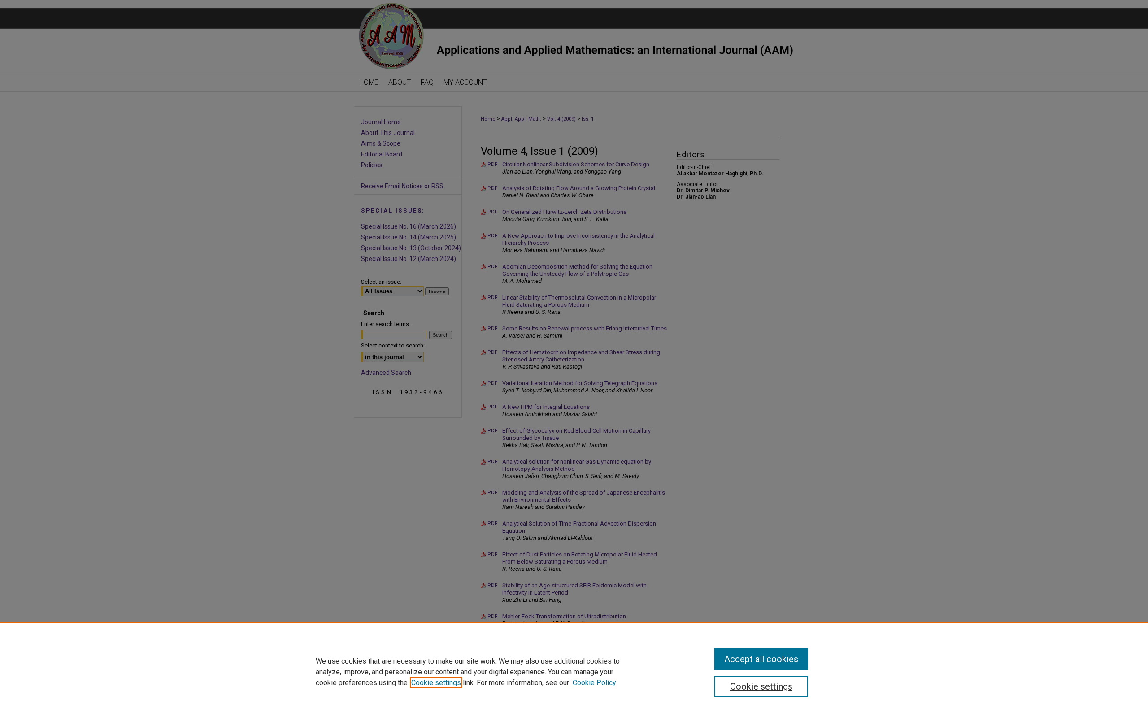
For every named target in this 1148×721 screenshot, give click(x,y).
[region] (574, 671)
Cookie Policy (594, 682)
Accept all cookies (761, 659)
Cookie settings (436, 682)
